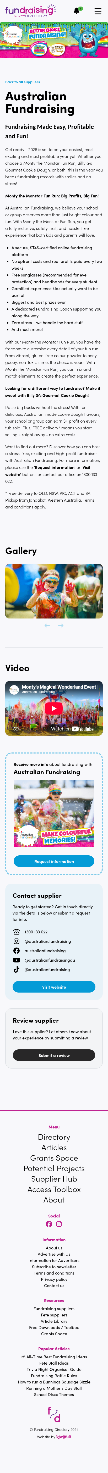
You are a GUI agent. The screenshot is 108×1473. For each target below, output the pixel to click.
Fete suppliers (54, 1314)
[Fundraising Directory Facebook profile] (49, 1224)
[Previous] (47, 625)
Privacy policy (54, 1279)
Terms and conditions (54, 1273)
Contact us (54, 1285)
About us (54, 1247)
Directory (54, 1136)
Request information (54, 861)
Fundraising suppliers (54, 1308)
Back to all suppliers (22, 81)
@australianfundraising (47, 969)
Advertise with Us (54, 1254)
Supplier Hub (54, 1178)
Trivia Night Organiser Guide (54, 1369)
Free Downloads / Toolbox (54, 1327)
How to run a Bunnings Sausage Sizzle (54, 1382)
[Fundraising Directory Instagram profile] (59, 1224)
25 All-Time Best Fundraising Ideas (54, 1356)
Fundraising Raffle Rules (54, 1375)
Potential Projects (54, 1168)
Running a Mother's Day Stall (54, 1388)
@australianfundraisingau (50, 960)
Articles (54, 1147)
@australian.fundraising (48, 941)
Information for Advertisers (54, 1260)
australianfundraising (45, 950)
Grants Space (54, 1157)
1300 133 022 (36, 931)
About (54, 1199)
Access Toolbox (54, 1189)
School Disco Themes (54, 1394)
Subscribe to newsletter (54, 1266)
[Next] (60, 625)
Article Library (54, 1321)
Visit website (54, 987)
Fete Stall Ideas (54, 1363)
